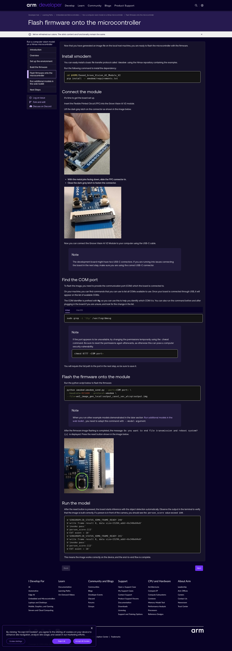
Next (199, 568)
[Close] (92, 628)
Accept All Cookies (82, 641)
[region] (49, 636)
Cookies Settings (15, 641)
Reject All (61, 641)
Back (66, 568)
